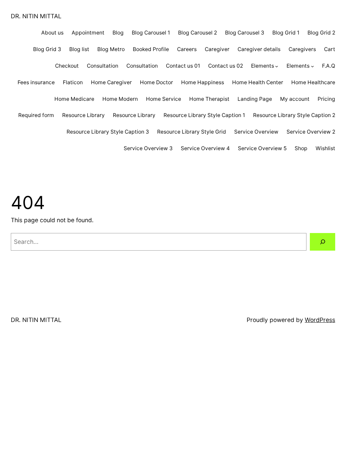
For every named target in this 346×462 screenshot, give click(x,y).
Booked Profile (151, 49)
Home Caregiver (111, 82)
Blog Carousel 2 (197, 32)
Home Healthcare (313, 82)
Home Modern (120, 99)
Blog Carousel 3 (244, 32)
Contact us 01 (183, 66)
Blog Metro (111, 49)
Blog (118, 32)
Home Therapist (209, 99)
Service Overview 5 (262, 148)
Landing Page (255, 99)
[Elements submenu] (276, 65)
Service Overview (256, 132)
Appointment (88, 32)
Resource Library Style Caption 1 (204, 115)
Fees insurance (36, 82)
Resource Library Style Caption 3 (108, 132)
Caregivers (302, 49)
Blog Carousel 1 (151, 32)
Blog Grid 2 (321, 32)
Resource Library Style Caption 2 (294, 115)
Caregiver (217, 49)
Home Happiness (202, 82)
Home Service (163, 99)
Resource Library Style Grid (191, 132)
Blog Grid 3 (47, 49)
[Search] (322, 241)
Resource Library (83, 115)
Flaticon (73, 82)
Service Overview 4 (205, 148)
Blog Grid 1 (285, 32)
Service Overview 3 (148, 148)
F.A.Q (328, 66)
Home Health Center (257, 82)
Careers (187, 49)
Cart (329, 49)
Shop (301, 148)
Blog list (79, 49)
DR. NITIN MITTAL (36, 16)
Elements (262, 66)
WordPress (320, 319)
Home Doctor (156, 82)
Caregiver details (259, 49)
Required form (36, 115)
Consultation (102, 66)
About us (52, 32)
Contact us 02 (225, 66)
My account (295, 99)
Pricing (326, 99)
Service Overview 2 (311, 132)
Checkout (67, 66)
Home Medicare (74, 99)
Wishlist (325, 148)
